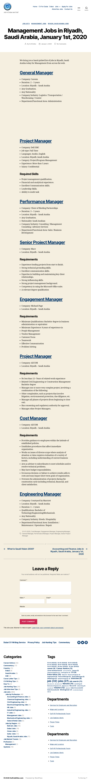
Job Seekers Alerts (57, 718)
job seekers (58, 684)
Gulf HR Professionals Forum (60, 714)
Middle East (65, 685)
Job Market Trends (11, 739)
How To (6, 684)
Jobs (56, 6)
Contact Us (68, 9)
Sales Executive (53, 690)
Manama (68, 684)
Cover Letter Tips (10, 679)
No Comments (61, 44)
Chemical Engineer (53, 672)
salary (67, 688)
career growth (67, 670)
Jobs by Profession (12, 694)
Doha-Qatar (54, 674)
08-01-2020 (62, 664)
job (52, 681)
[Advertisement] (45, 120)
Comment (23, 580)
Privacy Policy (34, 642)
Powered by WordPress (34, 778)
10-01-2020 (52, 666)
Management (10, 744)
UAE (7, 676)
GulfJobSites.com (16, 778)
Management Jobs (38, 23)
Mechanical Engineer (54, 685)
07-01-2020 (52, 664)
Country (7, 668)
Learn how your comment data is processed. (48, 628)
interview (76, 678)
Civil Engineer (65, 672)
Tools (52, 726)
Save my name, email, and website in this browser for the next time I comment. (45, 615)
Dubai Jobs (11, 728)
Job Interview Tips (11, 689)
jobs (63, 681)
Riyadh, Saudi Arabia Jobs (58, 23)
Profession (8, 742)
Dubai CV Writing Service (15, 642)
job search (76, 681)
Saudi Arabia (10, 673)
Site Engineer (66, 690)
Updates (7, 747)
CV (73, 672)
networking (81, 685)
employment (52, 676)
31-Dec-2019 (74, 666)
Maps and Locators (57, 709)
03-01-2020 (72, 662)
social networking (78, 690)
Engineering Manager (40, 494)
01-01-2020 (26, 531)
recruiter (50, 688)
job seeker (50, 684)
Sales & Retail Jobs (14, 721)
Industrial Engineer (64, 678)
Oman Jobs (11, 731)
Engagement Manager (41, 299)
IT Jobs (10, 713)
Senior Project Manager (42, 242)
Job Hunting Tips (49, 642)
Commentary (64, 642)
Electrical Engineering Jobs (17, 705)
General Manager (36, 72)
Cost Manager (33, 418)
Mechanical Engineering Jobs (18, 718)
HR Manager (52, 678)
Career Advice (9, 663)
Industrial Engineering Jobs (17, 710)
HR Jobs (10, 707)
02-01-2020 (62, 662)
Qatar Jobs (11, 734)
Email (48, 598)
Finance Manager (64, 676)
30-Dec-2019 (62, 666)
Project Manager (36, 141)
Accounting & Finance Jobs (17, 697)
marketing (78, 684)
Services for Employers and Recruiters (63, 705)
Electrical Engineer (74, 674)
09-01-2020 (73, 664)
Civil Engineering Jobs (15, 702)
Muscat (72, 685)
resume (59, 688)
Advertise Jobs (57, 9)
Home (35, 6)
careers (75, 670)
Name (22, 598)
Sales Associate (77, 688)
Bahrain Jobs (12, 726)
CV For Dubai (43, 6)
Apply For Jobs (67, 6)
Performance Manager (41, 201)
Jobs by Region (11, 723)
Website (22, 606)
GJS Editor (32, 44)
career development (54, 670)
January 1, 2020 (46, 44)
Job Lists (26, 23)
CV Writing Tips (10, 681)
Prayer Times (54, 722)
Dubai (51, 6)
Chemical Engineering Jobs (17, 699)
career (51, 668)
